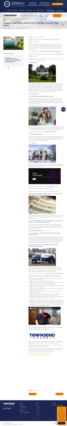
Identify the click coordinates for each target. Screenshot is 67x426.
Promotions (38, 407)
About (37, 405)
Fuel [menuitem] (29, 15)
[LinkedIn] (55, 405)
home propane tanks (40, 58)
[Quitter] (65, 407)
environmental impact (33, 45)
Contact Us (57, 16)
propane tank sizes (57, 46)
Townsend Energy (47, 351)
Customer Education (36, 390)
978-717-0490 (7, 408)
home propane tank (58, 45)
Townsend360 (21, 10)
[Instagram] (59, 405)
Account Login (9, 10)
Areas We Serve (38, 409)
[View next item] (8, 67)
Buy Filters (16, 10)
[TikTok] (62, 405)
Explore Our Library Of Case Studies (45, 353)
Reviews (37, 417)
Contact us (31, 355)
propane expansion (32, 270)
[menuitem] (4, 424)
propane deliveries (38, 86)
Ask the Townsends (40, 10)
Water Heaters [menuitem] (40, 16)
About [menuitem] (21, 15)
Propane (30, 44)
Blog (34, 10)
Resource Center (29, 10)
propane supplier (59, 139)
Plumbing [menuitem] (25, 15)
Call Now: (30, 353)
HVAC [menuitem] (32, 15)
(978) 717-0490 (35, 353)
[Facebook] (52, 405)
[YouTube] (57, 405)
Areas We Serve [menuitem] (47, 16)
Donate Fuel (38, 411)
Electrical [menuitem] (36, 15)
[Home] (10, 16)
